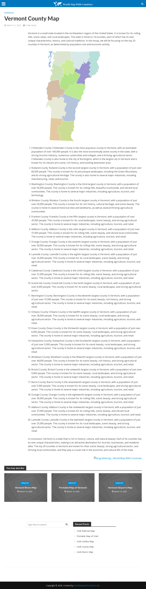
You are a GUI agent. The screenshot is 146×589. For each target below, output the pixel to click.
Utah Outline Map (85, 541)
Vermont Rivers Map (26, 487)
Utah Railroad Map (86, 530)
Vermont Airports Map (120, 487)
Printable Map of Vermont (73, 487)
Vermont (9, 12)
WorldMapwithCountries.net (87, 585)
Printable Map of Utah (87, 536)
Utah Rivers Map (85, 551)
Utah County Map (85, 546)
